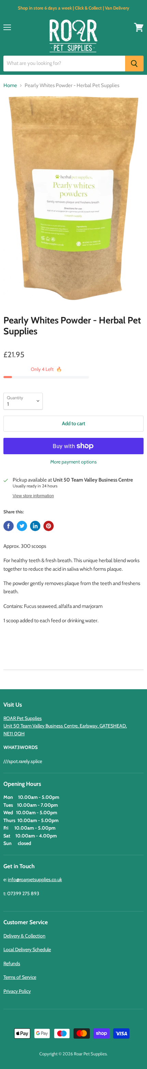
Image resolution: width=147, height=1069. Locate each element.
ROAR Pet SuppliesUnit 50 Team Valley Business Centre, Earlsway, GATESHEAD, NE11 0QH (65, 726)
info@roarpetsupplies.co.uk (35, 879)
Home (10, 85)
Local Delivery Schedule (27, 949)
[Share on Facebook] (8, 526)
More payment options (73, 461)
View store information (33, 496)
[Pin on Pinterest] (48, 526)
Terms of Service (19, 977)
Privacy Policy (17, 991)
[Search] (134, 63)
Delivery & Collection (24, 936)
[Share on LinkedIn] (35, 526)
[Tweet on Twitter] (22, 526)
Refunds (11, 963)
